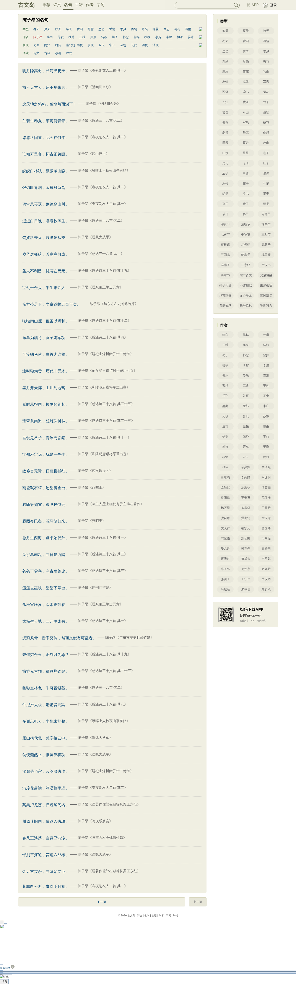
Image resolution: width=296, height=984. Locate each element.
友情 (225, 81)
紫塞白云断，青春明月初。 (45, 886)
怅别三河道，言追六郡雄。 (45, 855)
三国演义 (266, 295)
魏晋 (58, 45)
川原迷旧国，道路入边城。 (45, 821)
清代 (156, 45)
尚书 (225, 193)
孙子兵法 (225, 285)
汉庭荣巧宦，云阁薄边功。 (45, 771)
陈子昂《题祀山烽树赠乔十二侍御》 (105, 354)
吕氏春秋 (225, 305)
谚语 (58, 53)
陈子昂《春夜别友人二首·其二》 (103, 787)
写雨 (188, 29)
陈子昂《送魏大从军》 (95, 237)
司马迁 (245, 548)
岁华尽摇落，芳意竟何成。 (45, 254)
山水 (225, 153)
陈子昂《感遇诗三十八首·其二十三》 (106, 420)
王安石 (245, 497)
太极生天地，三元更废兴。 (45, 621)
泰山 (246, 112)
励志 (166, 29)
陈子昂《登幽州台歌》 (95, 87)
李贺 (158, 37)
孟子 (225, 173)
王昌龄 (266, 508)
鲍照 (225, 436)
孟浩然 (225, 487)
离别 (134, 29)
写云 (246, 143)
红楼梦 (245, 244)
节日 (225, 214)
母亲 (246, 132)
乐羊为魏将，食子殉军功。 (45, 338)
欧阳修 (225, 497)
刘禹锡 (245, 487)
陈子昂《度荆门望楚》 (95, 587)
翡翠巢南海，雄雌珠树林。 (45, 421)
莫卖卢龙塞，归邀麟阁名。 (45, 805)
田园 (225, 143)
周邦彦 (245, 569)
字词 (100, 5)
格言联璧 (225, 295)
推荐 (46, 5)
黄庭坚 (245, 508)
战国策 (266, 255)
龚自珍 (225, 518)
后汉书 (266, 265)
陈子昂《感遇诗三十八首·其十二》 (104, 320)
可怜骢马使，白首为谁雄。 (45, 354)
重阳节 (266, 234)
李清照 (266, 467)
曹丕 (266, 426)
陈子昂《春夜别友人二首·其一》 (103, 70)
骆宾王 (225, 579)
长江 (225, 102)
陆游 (104, 37)
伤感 (266, 132)
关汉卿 (266, 579)
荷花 (177, 29)
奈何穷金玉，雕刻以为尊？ (45, 655)
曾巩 (246, 416)
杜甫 (71, 37)
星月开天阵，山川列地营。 (45, 388)
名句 (68, 5)
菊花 (266, 92)
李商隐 (245, 477)
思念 (101, 29)
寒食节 (225, 224)
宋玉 (246, 457)
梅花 (156, 29)
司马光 (266, 538)
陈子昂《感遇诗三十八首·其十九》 (104, 270)
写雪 (91, 29)
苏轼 (61, 37)
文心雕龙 (246, 295)
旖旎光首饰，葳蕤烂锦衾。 (45, 671)
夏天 (47, 29)
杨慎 (225, 457)
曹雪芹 (225, 558)
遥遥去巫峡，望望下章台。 (45, 588)
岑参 (266, 396)
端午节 (266, 224)
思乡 (123, 29)
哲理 (225, 112)
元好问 (266, 548)
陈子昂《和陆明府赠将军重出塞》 (104, 387)
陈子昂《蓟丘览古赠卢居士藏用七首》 (107, 370)
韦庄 (266, 406)
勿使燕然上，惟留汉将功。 (45, 755)
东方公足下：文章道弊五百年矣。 (51, 304)
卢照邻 (266, 558)
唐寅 (225, 426)
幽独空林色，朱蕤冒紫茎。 (45, 688)
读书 (246, 92)
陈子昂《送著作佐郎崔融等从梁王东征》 (109, 804)
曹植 (225, 385)
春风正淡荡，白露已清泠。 (45, 838)
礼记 (266, 183)
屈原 (93, 37)
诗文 (57, 5)
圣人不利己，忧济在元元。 (45, 271)
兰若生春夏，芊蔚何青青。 (45, 121)
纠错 (175, 915)
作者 (90, 5)
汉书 (246, 193)
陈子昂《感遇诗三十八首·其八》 (103, 704)
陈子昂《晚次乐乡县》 (95, 471)
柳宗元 (245, 528)
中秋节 (245, 234)
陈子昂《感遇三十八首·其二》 (101, 120)
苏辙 (266, 416)
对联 (69, 53)
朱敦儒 (245, 589)
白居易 (225, 477)
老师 (225, 132)
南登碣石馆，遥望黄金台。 (45, 488)
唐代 (91, 45)
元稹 (225, 416)
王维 (82, 37)
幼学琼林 (246, 305)
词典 (4, 981)
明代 (145, 45)
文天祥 (225, 528)
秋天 (58, 29)
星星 (246, 153)
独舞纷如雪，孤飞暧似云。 (45, 504)
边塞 (266, 112)
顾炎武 (266, 589)
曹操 (136, 37)
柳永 (180, 37)
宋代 (112, 45)
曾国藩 (266, 528)
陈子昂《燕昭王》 (92, 487)
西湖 (225, 92)
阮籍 (266, 457)
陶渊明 (266, 477)
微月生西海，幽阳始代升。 (45, 538)
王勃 (266, 385)
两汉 (47, 45)
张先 (246, 426)
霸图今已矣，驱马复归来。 (45, 521)
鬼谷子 (266, 244)
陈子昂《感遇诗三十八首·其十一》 (104, 437)
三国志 (225, 255)
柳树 (225, 122)
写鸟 (246, 122)
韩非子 (245, 255)
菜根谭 (225, 244)
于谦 (266, 446)
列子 (225, 204)
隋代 (80, 45)
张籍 (225, 467)
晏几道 (225, 548)
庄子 (266, 163)
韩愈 (126, 37)
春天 (36, 29)
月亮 (145, 29)
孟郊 (246, 406)
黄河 (246, 102)
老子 (266, 153)
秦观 (266, 375)
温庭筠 (245, 518)
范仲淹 (266, 497)
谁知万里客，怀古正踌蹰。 (45, 154)
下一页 (101, 902)
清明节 (245, 224)
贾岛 (246, 446)
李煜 (169, 37)
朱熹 (246, 396)
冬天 (69, 29)
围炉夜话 (266, 285)
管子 (246, 204)
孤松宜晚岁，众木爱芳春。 (45, 604)
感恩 (246, 81)
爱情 (112, 29)
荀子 (115, 37)
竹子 (266, 102)
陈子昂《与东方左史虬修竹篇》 (114, 304)
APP (255, 5)
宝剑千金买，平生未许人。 (45, 288)
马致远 (225, 589)
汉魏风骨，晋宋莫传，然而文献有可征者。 (59, 638)
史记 (225, 163)
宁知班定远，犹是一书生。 (45, 454)
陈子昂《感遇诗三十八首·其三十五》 (106, 404)
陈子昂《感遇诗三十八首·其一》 (103, 537)
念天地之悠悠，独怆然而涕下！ (49, 104)
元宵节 (266, 214)
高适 (246, 385)
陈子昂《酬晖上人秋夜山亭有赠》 (104, 170)
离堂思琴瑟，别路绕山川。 (45, 204)
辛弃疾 (245, 467)
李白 (50, 37)
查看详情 (5, 967)
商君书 (225, 275)
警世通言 (266, 305)
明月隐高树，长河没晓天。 (45, 71)
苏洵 (225, 446)
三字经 (245, 265)
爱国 (80, 29)
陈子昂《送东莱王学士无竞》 (100, 287)
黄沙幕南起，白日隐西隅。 (45, 554)
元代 (134, 45)
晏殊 (191, 37)
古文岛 (26, 5)
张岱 (246, 436)
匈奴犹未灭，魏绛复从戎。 (45, 237)
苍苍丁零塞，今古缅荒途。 (45, 571)
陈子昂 (225, 569)
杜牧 (147, 37)
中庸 (246, 173)
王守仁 (245, 579)
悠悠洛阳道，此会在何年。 (45, 137)
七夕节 (225, 234)
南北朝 (70, 45)
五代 (101, 45)
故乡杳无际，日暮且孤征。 (45, 471)
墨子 (266, 193)
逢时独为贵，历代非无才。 (45, 371)
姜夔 (225, 406)
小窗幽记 (246, 285)
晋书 (266, 204)
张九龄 (266, 569)
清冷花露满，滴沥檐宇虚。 (45, 788)
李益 (266, 436)
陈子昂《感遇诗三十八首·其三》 (103, 554)
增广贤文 (246, 275)
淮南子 (225, 265)
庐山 (266, 143)
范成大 (245, 558)
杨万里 (225, 508)
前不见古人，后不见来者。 (45, 87)
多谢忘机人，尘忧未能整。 (45, 721)
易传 (266, 173)
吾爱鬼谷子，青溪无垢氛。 (45, 438)
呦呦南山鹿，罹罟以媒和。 (45, 321)
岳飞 (225, 396)
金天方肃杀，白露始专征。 (45, 871)
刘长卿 (245, 538)
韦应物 (225, 538)
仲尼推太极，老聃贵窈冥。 (45, 705)
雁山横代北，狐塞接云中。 (45, 738)
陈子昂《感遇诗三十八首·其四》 (103, 337)
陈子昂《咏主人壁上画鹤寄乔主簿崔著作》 (111, 504)
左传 (225, 183)
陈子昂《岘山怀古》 (93, 154)
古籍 (79, 5)
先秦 (36, 45)
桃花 (266, 122)
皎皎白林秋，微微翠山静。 (45, 171)
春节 (246, 214)
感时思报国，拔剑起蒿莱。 (45, 404)
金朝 (123, 45)
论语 (246, 163)
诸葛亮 (266, 487)
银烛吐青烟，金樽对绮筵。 (45, 187)
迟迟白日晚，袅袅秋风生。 (45, 221)
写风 (266, 81)
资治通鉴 (266, 275)
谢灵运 (266, 518)
